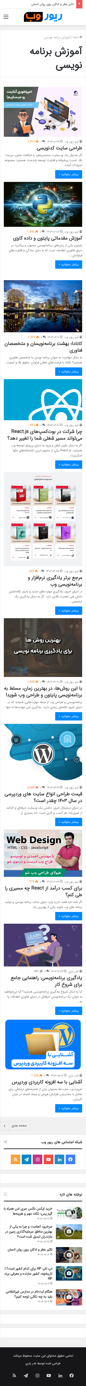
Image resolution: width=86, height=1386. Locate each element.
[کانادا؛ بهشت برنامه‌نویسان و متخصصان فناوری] (43, 306)
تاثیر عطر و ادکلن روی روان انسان (30, 1249)
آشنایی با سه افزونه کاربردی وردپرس (47, 1082)
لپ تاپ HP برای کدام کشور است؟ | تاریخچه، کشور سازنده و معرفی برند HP (28, 1273)
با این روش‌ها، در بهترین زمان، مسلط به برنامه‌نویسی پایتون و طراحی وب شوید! (43, 692)
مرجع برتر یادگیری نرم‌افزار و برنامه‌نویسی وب (55, 581)
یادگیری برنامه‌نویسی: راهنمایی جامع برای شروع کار (46, 981)
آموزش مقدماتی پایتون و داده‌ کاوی (47, 238)
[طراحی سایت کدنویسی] (43, 112)
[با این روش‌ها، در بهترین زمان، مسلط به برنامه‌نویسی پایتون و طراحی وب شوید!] (43, 647)
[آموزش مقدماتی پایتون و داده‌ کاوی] (43, 204)
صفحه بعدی (19, 1125)
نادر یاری (73, 971)
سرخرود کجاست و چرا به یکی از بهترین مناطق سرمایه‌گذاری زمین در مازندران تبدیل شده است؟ (28, 1231)
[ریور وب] (43, 17)
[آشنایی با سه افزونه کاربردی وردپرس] (43, 1044)
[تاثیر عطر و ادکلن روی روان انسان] (69, 1255)
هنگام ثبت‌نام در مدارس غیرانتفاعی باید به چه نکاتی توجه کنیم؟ (29, 1294)
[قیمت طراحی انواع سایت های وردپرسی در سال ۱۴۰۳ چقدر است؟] (43, 753)
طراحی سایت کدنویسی (59, 148)
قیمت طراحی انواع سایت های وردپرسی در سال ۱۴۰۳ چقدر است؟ (43, 797)
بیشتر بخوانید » (69, 174)
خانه (76, 37)
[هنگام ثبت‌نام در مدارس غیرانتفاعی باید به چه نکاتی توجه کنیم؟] (69, 1297)
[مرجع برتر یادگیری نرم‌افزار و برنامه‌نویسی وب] (43, 519)
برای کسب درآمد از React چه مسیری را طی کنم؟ (43, 891)
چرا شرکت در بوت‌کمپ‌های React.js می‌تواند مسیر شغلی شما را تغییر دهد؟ (44, 435)
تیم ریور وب (71, 141)
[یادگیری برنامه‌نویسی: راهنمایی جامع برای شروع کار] (43, 945)
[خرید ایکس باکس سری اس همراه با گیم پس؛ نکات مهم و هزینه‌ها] (69, 1213)
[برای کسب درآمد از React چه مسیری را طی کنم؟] (43, 853)
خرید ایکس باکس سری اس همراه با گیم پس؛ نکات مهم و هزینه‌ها (28, 1211)
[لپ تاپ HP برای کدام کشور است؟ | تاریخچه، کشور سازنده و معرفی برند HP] (69, 1273)
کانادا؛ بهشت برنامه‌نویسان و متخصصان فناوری (43, 347)
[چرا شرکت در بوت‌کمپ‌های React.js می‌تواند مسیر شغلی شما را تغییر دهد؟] (43, 399)
